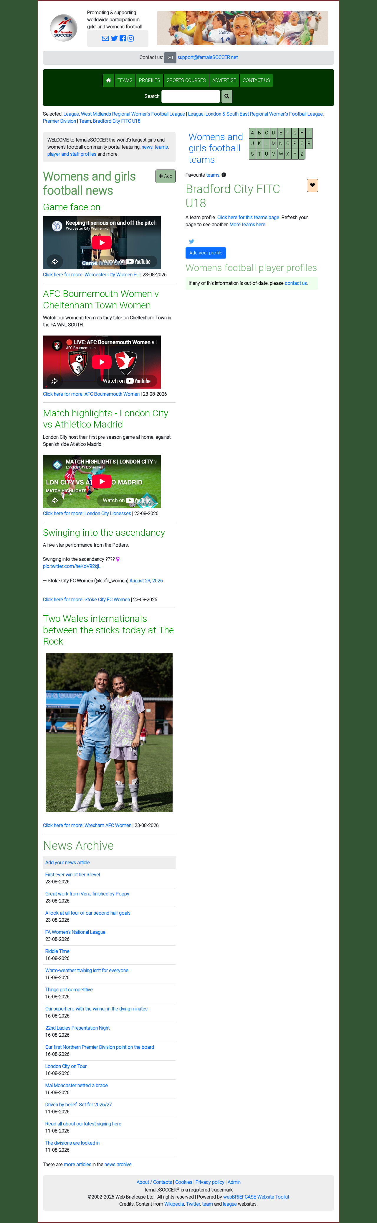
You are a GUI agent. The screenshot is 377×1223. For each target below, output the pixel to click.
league (230, 1204)
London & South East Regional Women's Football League (264, 114)
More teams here (247, 224)
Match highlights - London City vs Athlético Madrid (105, 418)
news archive (118, 1164)
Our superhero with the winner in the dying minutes (96, 1009)
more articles (77, 1164)
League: (197, 114)
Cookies (183, 1182)
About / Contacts (154, 1182)
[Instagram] (131, 38)
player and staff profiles (71, 154)
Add (167, 176)
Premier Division (59, 121)
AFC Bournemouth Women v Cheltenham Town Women (101, 299)
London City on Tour (66, 1066)
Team (85, 121)
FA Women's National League (75, 932)
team (207, 1204)
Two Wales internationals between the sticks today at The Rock (108, 630)
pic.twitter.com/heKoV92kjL (71, 566)
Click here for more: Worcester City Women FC (91, 274)
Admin (234, 1182)
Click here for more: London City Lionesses (87, 513)
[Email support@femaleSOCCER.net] (105, 38)
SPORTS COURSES (186, 80)
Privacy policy (210, 1182)
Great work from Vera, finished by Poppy (87, 894)
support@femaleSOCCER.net (208, 57)
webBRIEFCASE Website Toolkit (256, 1197)
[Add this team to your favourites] (312, 185)
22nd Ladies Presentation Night (77, 1028)
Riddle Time (57, 951)
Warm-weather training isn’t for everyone (86, 970)
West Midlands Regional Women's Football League (133, 114)
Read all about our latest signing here (83, 1124)
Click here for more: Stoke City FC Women (86, 599)
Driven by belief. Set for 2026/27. (79, 1104)
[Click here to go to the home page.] (63, 28)
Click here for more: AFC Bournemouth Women (91, 394)
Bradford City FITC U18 (116, 121)
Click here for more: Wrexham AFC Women (87, 825)
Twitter (193, 1204)
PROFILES (149, 80)
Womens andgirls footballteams (215, 148)
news (147, 147)
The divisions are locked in (72, 1143)
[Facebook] (123, 38)
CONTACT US (256, 80)
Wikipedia (174, 1204)
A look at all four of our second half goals (87, 913)
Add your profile (205, 253)
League (71, 114)
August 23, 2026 (146, 580)
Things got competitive (69, 989)
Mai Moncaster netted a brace (76, 1085)
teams (161, 147)
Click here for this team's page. (248, 217)
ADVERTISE (224, 80)
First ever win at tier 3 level (72, 874)
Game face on (71, 207)
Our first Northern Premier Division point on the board (99, 1047)
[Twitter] (114, 38)
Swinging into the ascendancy (104, 532)
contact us (296, 283)
